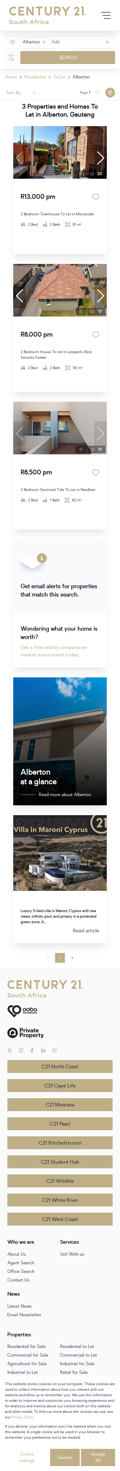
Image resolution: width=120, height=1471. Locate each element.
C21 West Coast (60, 1219)
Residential (35, 77)
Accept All (98, 1457)
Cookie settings (27, 1457)
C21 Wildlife (60, 1181)
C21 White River (60, 1200)
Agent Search (20, 1263)
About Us (16, 1254)
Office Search (20, 1271)
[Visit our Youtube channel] (54, 1050)
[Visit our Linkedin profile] (43, 1050)
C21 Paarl (60, 1124)
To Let (59, 77)
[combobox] (77, 42)
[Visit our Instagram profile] (21, 1050)
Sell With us (72, 1254)
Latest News (19, 1306)
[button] (43, 42)
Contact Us (18, 1280)
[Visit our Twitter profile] (9, 1050)
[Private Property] (60, 1032)
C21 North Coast (60, 1066)
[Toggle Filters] (11, 57)
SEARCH (68, 58)
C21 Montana (60, 1105)
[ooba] (60, 1011)
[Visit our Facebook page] (32, 1050)
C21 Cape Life (60, 1085)
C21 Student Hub (60, 1162)
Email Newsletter (24, 1315)
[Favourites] (95, 197)
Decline (65, 1458)
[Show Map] (110, 93)
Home (11, 77)
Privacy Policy (22, 1417)
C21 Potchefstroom (60, 1143)
